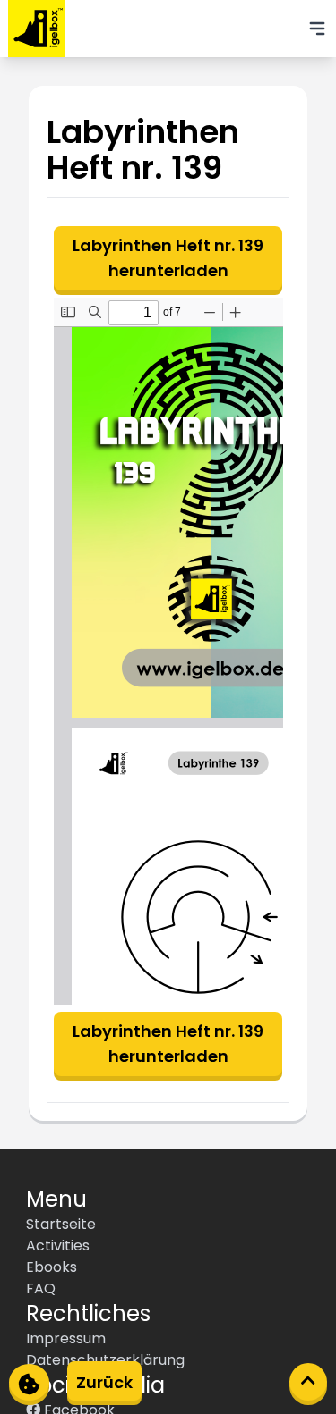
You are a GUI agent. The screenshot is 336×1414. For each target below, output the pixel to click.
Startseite (61, 1224)
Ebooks (51, 1267)
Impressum (66, 1338)
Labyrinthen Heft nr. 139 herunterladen (168, 258)
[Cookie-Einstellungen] (29, 1382)
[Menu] (317, 28)
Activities (58, 1245)
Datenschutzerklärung (105, 1360)
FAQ (41, 1288)
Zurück (104, 1382)
